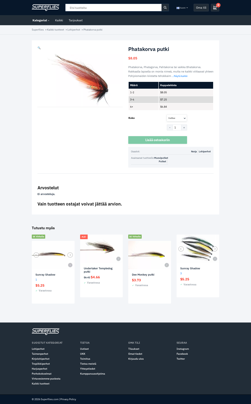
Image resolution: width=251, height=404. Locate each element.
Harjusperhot (39, 368)
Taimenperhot (40, 353)
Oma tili (201, 7)
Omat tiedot (135, 353)
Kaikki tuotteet (55, 29)
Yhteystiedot (87, 368)
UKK (82, 353)
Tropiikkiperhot (41, 363)
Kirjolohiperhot (40, 358)
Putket (162, 161)
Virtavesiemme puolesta (46, 378)
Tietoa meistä (88, 363)
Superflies (38, 29)
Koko (131, 118)
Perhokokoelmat (41, 373)
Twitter (181, 358)
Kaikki (59, 20)
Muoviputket (161, 158)
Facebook (182, 353)
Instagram (183, 348)
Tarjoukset (76, 20)
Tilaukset (133, 348)
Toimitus (85, 358)
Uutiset (84, 348)
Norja (194, 151)
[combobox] (177, 117)
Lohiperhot (73, 29)
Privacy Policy (68, 399)
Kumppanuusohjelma (92, 373)
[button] (39, 47)
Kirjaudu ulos (136, 358)
